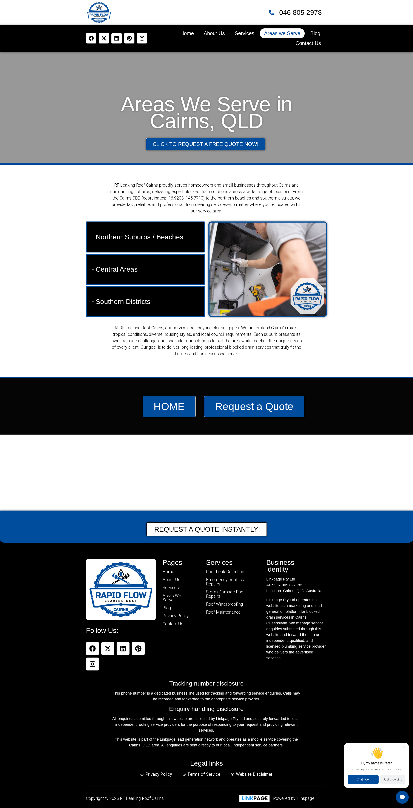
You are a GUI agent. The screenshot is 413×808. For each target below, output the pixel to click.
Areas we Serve (282, 33)
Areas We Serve (172, 597)
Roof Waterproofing (224, 604)
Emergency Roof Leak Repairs (227, 582)
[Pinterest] (129, 38)
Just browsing (392, 779)
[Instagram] (142, 38)
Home (187, 33)
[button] (402, 797)
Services (244, 33)
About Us (214, 33)
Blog (315, 33)
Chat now (363, 779)
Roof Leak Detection (225, 571)
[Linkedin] (116, 38)
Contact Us (308, 43)
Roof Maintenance (223, 612)
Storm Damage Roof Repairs (225, 594)
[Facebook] (91, 38)
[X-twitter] (104, 38)
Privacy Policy (176, 615)
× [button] (404, 747)
